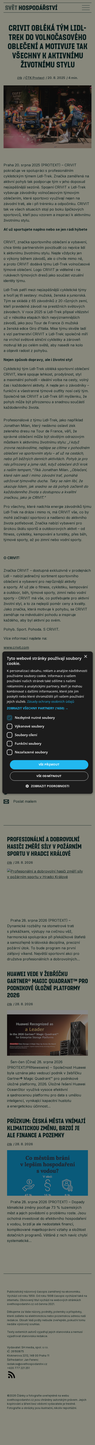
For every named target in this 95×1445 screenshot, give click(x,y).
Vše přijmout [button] (49, 764)
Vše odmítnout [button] (48, 776)
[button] (47, 708)
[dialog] (47, 722)
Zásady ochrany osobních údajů (50, 701)
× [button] (85, 656)
